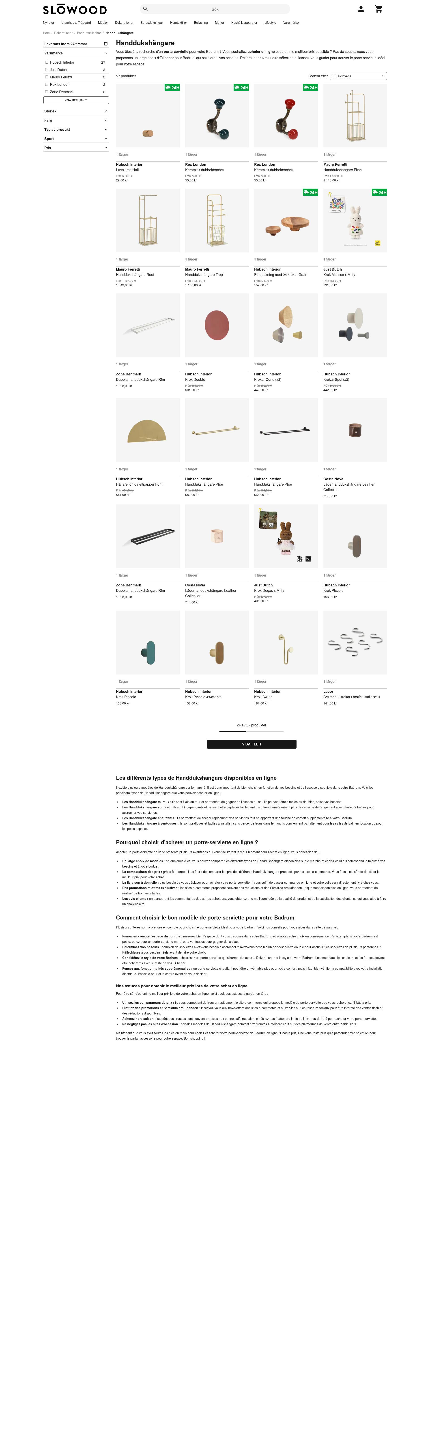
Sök (215, 9)
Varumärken (292, 22)
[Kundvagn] (378, 8)
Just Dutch (332, 269)
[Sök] (145, 9)
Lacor (328, 691)
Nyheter (48, 22)
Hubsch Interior (129, 164)
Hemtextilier (178, 22)
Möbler (103, 22)
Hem (46, 32)
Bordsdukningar (152, 22)
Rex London (195, 164)
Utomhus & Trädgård (76, 22)
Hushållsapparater (244, 22)
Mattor (219, 22)
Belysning (201, 22)
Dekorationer (124, 22)
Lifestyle (270, 22)
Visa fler (251, 744)
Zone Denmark (128, 374)
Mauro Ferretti (335, 164)
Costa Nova (333, 478)
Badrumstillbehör (89, 32)
